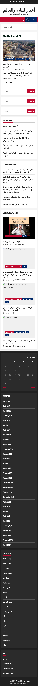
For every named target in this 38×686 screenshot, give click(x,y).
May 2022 (6, 463)
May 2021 (6, 511)
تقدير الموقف (7, 602)
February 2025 (8, 415)
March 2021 (7, 521)
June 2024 (6, 420)
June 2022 (6, 458)
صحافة (5, 635)
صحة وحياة (6, 640)
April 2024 (6, 430)
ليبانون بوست (8, 69)
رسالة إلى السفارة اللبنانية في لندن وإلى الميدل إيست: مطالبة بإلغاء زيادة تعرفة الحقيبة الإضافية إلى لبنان (18, 189)
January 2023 (7, 454)
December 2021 (8, 482)
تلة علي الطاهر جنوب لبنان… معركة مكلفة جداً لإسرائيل (19, 341)
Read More (9, 82)
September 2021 (8, 497)
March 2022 (7, 468)
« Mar (5, 387)
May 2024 (6, 425)
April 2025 (6, 406)
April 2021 (6, 516)
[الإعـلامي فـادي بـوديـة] (19, 228)
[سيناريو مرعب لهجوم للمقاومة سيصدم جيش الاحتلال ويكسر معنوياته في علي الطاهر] (19, 258)
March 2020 (7, 535)
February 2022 (8, 473)
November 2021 (8, 487)
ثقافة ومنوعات (20, 58)
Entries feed (7, 663)
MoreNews (13, 684)
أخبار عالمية (7, 582)
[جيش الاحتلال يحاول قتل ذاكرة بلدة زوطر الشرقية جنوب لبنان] (19, 294)
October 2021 (7, 492)
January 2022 (7, 478)
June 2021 (6, 506)
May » (33, 387)
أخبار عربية (18, 266)
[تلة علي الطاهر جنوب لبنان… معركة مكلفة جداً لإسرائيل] (19, 327)
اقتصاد (5, 592)
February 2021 (7, 525)
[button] (3, 20)
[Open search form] (23, 20)
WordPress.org (8, 673)
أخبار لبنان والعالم (19, 9)
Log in (5, 659)
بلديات (5, 597)
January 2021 (7, 530)
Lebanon (18, 236)
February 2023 (8, 449)
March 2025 (7, 411)
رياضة (5, 625)
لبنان (24, 236)
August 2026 (7, 401)
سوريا (5, 630)
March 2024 (7, 435)
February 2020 (8, 540)
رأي (27, 58)
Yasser (5, 187)
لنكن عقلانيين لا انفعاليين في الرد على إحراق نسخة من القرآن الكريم (18, 170)
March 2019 (7, 545)
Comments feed (8, 668)
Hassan (5, 197)
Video (33, 19)
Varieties (6, 578)
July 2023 (6, 439)
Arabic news (9, 236)
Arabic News (7, 563)
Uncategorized (10, 58)
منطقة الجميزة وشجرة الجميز (20, 204)
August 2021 (7, 502)
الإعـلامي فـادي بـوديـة (10, 126)
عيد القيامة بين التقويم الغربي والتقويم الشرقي (19, 50)
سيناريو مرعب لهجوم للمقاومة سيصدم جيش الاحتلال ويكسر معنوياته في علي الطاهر (18, 132)
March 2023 (7, 444)
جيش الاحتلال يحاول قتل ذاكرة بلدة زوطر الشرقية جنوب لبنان (18, 308)
